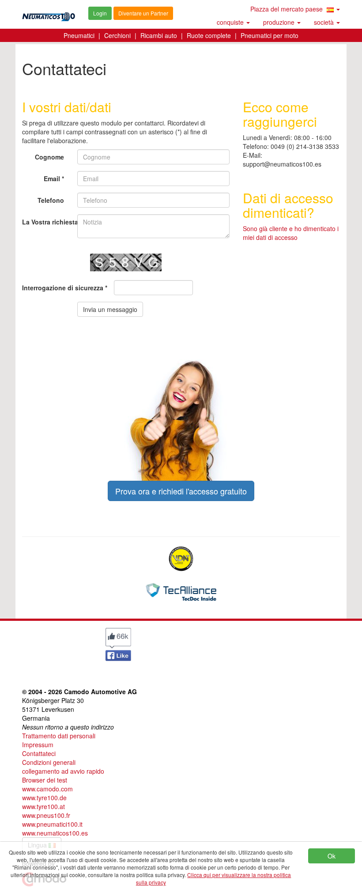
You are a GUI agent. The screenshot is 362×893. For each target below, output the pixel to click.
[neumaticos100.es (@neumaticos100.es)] (37, 641)
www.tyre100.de (44, 797)
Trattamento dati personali (58, 735)
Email (52, 178)
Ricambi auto (158, 35)
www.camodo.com (47, 788)
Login (100, 13)
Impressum (37, 744)
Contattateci (39, 753)
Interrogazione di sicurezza (62, 287)
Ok (332, 855)
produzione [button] (279, 22)
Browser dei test (44, 779)
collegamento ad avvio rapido (63, 771)
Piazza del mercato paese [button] (287, 8)
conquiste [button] (231, 22)
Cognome (49, 156)
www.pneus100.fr (46, 815)
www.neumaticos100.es (55, 832)
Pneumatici (79, 35)
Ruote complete (209, 35)
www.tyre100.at (43, 806)
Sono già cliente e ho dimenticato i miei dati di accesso (291, 233)
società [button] (325, 22)
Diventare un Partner (143, 13)
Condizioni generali (48, 762)
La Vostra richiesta (46, 221)
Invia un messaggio (110, 309)
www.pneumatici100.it (52, 824)
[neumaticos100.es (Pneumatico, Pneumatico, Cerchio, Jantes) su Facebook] (118, 643)
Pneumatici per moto (269, 35)
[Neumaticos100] (48, 14)
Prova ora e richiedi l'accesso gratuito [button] (181, 491)
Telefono (51, 200)
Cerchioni (117, 35)
